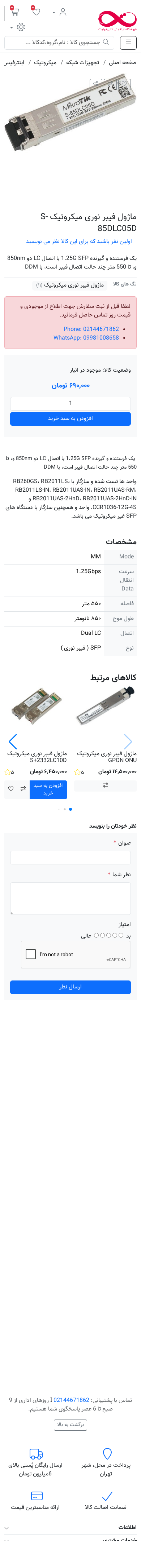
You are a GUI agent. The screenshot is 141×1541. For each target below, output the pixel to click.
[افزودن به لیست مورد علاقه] (10, 789)
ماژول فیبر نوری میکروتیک (73, 285)
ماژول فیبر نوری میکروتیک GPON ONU (107, 757)
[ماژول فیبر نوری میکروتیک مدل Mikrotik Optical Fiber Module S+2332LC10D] (35, 716)
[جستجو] (106, 43)
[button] (15, 13)
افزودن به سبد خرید (70, 418)
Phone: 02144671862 (91, 329)
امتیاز (125, 925)
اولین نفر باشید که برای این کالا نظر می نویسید (79, 241)
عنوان (124, 843)
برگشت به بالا (70, 1425)
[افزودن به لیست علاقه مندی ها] (124, 84)
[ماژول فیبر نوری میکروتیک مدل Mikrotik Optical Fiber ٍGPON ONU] (105, 716)
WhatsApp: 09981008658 (86, 338)
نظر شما (121, 875)
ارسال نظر (70, 987)
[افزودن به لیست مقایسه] (110, 84)
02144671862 (71, 1400)
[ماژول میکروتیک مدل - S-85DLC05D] (70, 139)
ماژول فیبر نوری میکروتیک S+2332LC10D (37, 757)
